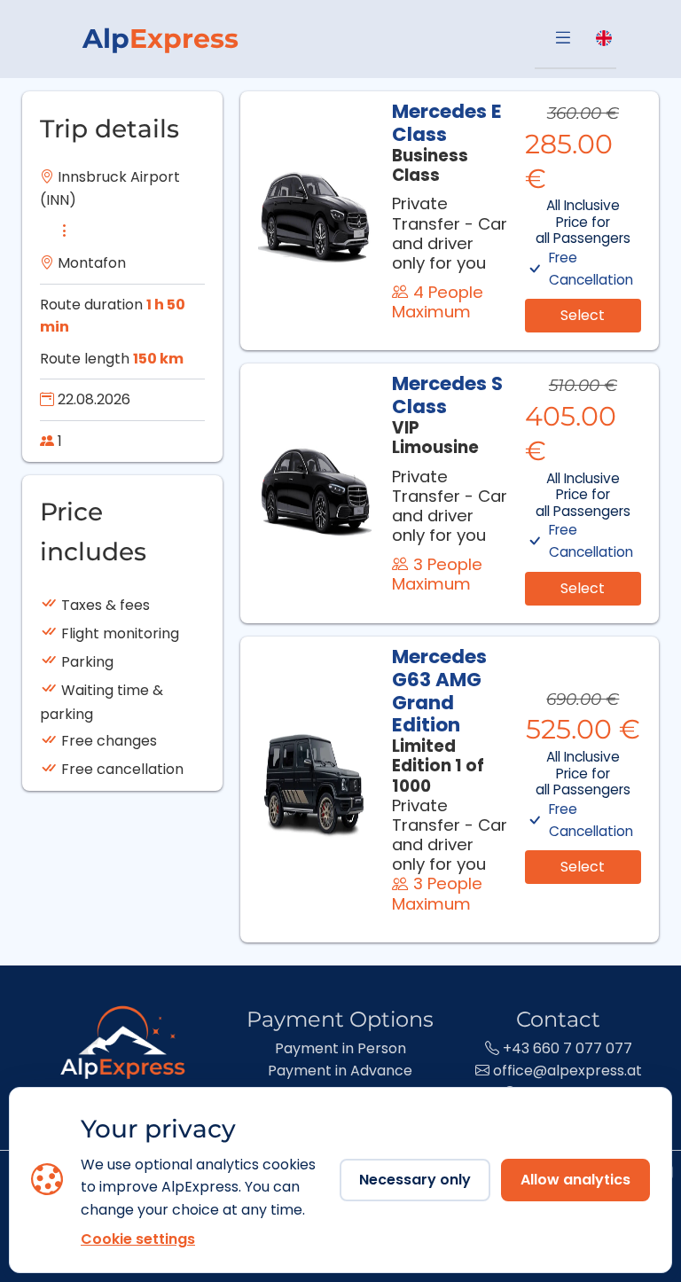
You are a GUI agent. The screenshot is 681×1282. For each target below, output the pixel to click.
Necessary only (415, 1179)
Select (582, 315)
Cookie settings (138, 1239)
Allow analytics (575, 1179)
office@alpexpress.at (565, 1070)
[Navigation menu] (563, 39)
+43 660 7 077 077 (565, 1048)
